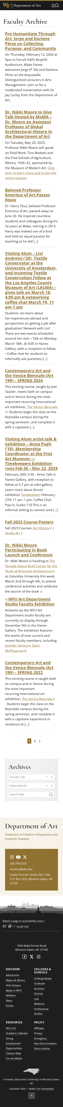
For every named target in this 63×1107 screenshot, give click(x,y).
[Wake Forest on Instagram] (38, 957)
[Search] (51, 794)
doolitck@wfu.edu (21, 869)
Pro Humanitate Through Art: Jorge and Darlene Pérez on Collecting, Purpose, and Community (30, 41)
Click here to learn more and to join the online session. (30, 173)
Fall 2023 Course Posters (29, 522)
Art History (42, 528)
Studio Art (12, 533)
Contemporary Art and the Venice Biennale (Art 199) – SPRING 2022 (29, 667)
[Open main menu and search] (55, 5)
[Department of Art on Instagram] (12, 857)
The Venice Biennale (38, 699)
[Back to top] (31, 1095)
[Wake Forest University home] (6, 5)
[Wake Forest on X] (31, 957)
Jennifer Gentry (17, 645)
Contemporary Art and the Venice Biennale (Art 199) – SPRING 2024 (29, 375)
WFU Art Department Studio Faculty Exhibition (30, 601)
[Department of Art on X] (25, 857)
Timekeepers (30, 495)
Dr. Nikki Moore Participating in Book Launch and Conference (29, 550)
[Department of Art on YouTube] (18, 857)
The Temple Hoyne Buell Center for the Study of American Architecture (31, 566)
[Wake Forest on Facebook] (24, 957)
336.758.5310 (18, 863)
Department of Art (27, 5)
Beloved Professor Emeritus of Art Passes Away (27, 194)
